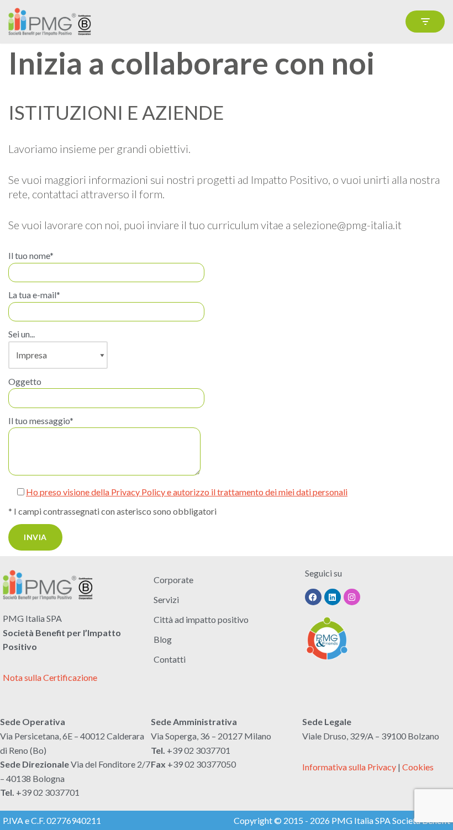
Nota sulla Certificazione (50, 677)
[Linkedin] (332, 597)
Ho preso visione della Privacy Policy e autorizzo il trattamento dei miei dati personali (186, 492)
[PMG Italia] (52, 22)
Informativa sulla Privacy (349, 767)
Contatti (170, 659)
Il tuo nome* (31, 255)
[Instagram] (352, 597)
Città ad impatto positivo (201, 619)
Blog (163, 639)
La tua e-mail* (34, 294)
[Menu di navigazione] (425, 21)
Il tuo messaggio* (40, 420)
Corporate (173, 579)
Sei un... (21, 334)
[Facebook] (313, 597)
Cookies (418, 767)
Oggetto (24, 381)
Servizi (166, 599)
